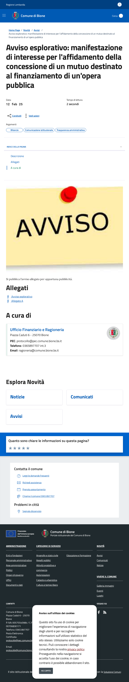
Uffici (8, 580)
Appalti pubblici (43, 560)
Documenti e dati (14, 585)
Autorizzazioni (43, 575)
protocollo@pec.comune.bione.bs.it (23, 640)
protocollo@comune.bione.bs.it (21, 650)
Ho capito (46, 670)
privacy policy (75, 649)
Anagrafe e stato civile (47, 555)
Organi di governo (14, 575)
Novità (26, 30)
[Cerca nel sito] (121, 16)
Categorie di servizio (48, 546)
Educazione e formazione (79, 555)
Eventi (100, 591)
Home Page (14, 30)
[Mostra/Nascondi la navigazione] (4, 15)
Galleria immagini (105, 586)
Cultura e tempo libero (47, 585)
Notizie (100, 565)
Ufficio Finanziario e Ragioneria (37, 330)
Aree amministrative (16, 565)
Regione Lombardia (15, 4)
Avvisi (37, 30)
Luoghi (100, 596)
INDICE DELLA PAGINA (16, 146)
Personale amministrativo (19, 560)
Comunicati (102, 560)
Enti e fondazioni (14, 555)
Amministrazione (16, 546)
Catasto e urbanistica (46, 580)
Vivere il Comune (107, 576)
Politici (9, 570)
